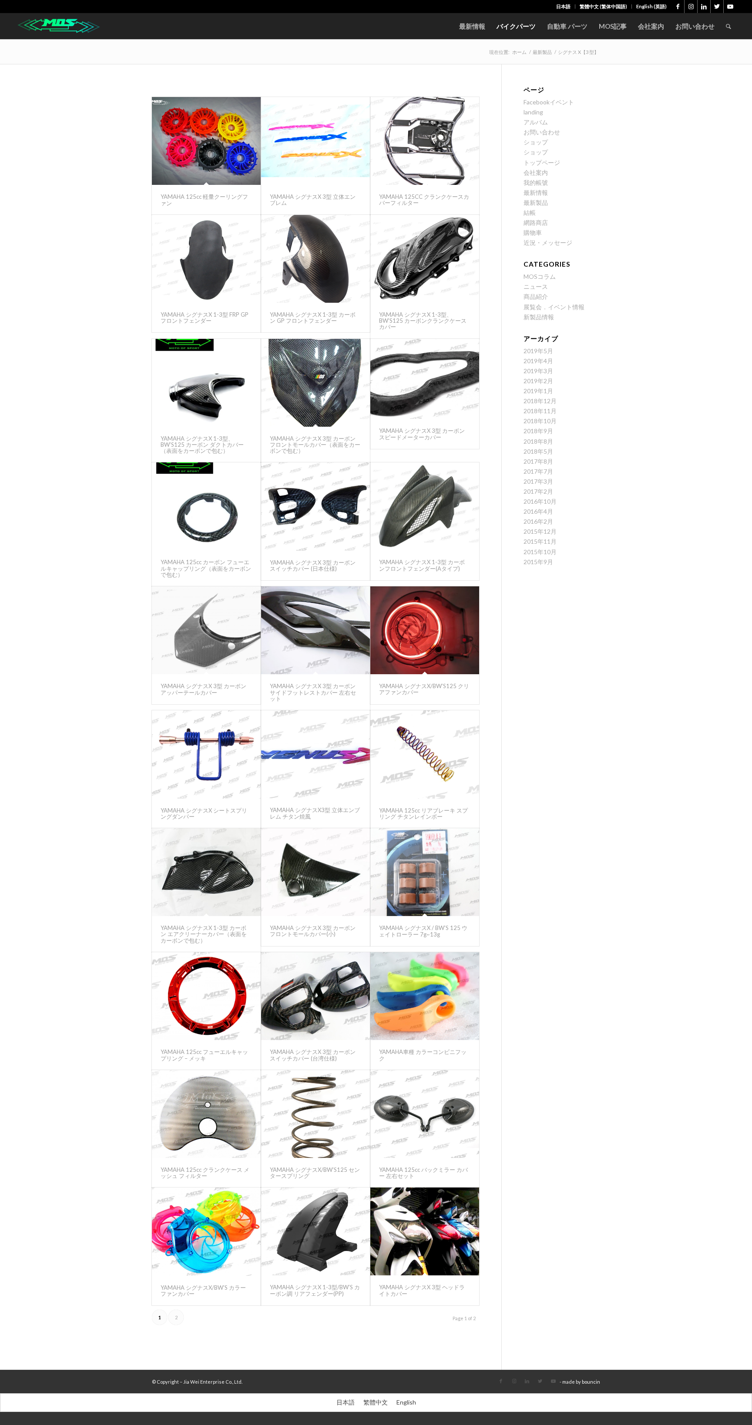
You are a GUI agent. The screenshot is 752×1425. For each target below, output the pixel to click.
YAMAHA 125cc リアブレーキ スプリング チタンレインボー (423, 813)
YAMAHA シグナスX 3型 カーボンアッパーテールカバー (203, 689)
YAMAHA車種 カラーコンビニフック (423, 1054)
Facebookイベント (549, 102)
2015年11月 (540, 541)
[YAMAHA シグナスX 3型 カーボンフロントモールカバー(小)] (315, 872)
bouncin (591, 1382)
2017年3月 (538, 481)
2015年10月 (540, 551)
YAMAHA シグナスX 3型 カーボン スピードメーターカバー (422, 433)
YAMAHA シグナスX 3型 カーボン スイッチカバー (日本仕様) (313, 565)
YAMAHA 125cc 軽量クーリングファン (204, 199)
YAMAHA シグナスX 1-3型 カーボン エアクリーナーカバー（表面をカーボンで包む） (204, 934)
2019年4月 (538, 361)
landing (533, 112)
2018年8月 (538, 441)
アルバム (536, 122)
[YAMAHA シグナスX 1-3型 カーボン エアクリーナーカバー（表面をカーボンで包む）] (206, 872)
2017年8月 (538, 461)
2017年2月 (538, 491)
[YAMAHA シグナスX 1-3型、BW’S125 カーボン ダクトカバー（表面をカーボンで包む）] (206, 383)
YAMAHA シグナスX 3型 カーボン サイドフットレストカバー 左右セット (313, 692)
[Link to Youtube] (730, 6)
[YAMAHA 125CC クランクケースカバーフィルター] (424, 141)
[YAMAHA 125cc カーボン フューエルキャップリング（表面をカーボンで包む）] (206, 506)
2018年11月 (540, 411)
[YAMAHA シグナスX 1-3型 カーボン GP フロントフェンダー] (315, 259)
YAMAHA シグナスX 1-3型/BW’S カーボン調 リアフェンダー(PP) (315, 1290)
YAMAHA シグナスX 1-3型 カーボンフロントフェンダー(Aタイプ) (422, 565)
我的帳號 (536, 182)
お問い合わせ (542, 132)
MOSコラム (540, 276)
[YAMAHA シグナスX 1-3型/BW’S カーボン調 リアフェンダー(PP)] (315, 1231)
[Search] (728, 26)
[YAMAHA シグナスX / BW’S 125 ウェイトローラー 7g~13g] (424, 872)
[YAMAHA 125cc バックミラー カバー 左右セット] (424, 1114)
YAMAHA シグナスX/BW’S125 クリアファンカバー (424, 689)
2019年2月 (538, 381)
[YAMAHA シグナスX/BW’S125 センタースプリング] (315, 1114)
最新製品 (536, 202)
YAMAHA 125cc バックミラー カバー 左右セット (423, 1172)
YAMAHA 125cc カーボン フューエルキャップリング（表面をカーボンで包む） (206, 568)
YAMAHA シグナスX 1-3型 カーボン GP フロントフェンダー (313, 317)
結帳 (530, 212)
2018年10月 (540, 421)
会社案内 (536, 172)
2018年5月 (538, 451)
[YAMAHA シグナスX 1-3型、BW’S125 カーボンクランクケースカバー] (424, 259)
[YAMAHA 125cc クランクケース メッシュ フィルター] (206, 1114)
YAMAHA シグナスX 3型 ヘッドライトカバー (422, 1290)
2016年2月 (538, 521)
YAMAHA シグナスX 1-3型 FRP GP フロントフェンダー (204, 317)
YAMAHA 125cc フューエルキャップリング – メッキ (204, 1054)
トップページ (542, 162)
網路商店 (536, 222)
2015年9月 (538, 561)
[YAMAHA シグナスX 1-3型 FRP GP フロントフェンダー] (206, 259)
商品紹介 (536, 296)
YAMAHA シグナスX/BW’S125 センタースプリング (315, 1172)
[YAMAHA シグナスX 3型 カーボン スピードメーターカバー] (424, 379)
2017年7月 (538, 471)
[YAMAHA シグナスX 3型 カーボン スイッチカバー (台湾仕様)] (315, 996)
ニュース (536, 286)
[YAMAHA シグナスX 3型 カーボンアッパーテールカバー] (206, 630)
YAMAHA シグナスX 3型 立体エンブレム (313, 199)
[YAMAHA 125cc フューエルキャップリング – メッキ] (206, 996)
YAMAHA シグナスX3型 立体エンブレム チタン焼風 (315, 813)
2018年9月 (538, 431)
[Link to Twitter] (717, 6)
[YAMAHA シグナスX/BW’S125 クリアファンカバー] (424, 630)
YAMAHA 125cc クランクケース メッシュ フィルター (205, 1172)
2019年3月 (538, 371)
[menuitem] (563, 6)
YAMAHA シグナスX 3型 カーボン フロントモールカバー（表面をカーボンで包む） (315, 445)
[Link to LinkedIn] (704, 6)
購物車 (533, 232)
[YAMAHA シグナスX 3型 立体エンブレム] (315, 141)
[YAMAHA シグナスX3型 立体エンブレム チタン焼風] (315, 754)
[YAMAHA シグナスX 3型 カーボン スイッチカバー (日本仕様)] (315, 506)
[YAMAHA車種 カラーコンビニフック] (424, 996)
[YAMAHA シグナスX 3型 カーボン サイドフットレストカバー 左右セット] (315, 630)
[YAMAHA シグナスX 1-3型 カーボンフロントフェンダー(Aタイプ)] (424, 506)
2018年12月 (540, 401)
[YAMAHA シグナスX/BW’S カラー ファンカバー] (206, 1231)
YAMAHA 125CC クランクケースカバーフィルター (424, 199)
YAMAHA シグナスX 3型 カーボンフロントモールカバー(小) (313, 930)
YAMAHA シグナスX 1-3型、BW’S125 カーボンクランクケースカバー (423, 321)
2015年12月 (540, 531)
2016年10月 (540, 501)
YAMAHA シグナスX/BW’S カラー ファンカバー (203, 1290)
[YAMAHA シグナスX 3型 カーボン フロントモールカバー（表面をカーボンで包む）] (315, 383)
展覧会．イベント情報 (554, 307)
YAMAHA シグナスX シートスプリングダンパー (204, 813)
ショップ (536, 142)
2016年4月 (538, 511)
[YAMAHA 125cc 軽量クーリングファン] (206, 141)
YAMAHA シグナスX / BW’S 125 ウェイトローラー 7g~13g (423, 930)
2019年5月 (538, 351)
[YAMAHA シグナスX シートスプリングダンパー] (206, 754)
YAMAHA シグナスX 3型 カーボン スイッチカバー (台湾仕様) (313, 1054)
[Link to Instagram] (691, 6)
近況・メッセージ (548, 242)
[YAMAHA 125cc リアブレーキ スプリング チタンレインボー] (424, 754)
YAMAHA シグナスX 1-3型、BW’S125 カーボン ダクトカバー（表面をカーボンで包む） (202, 445)
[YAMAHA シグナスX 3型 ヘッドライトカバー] (424, 1231)
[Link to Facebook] (677, 6)
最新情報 (536, 192)
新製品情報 (539, 317)
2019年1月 (538, 391)
